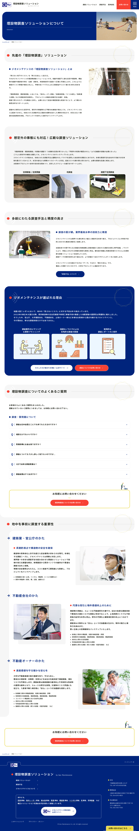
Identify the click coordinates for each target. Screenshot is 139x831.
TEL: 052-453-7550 (116, 808)
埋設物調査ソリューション (34, 774)
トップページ (5, 42)
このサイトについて (17, 822)
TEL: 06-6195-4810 (116, 796)
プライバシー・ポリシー (36, 822)
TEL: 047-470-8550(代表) (118, 785)
